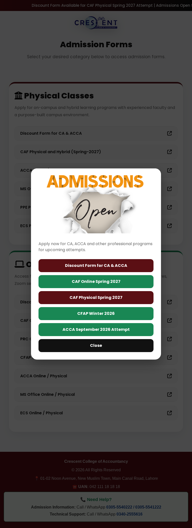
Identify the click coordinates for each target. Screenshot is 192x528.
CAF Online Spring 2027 (96, 281)
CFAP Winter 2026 (96, 313)
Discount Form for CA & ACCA (96, 265)
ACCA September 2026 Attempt (96, 329)
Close (96, 345)
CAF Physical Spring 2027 (96, 297)
